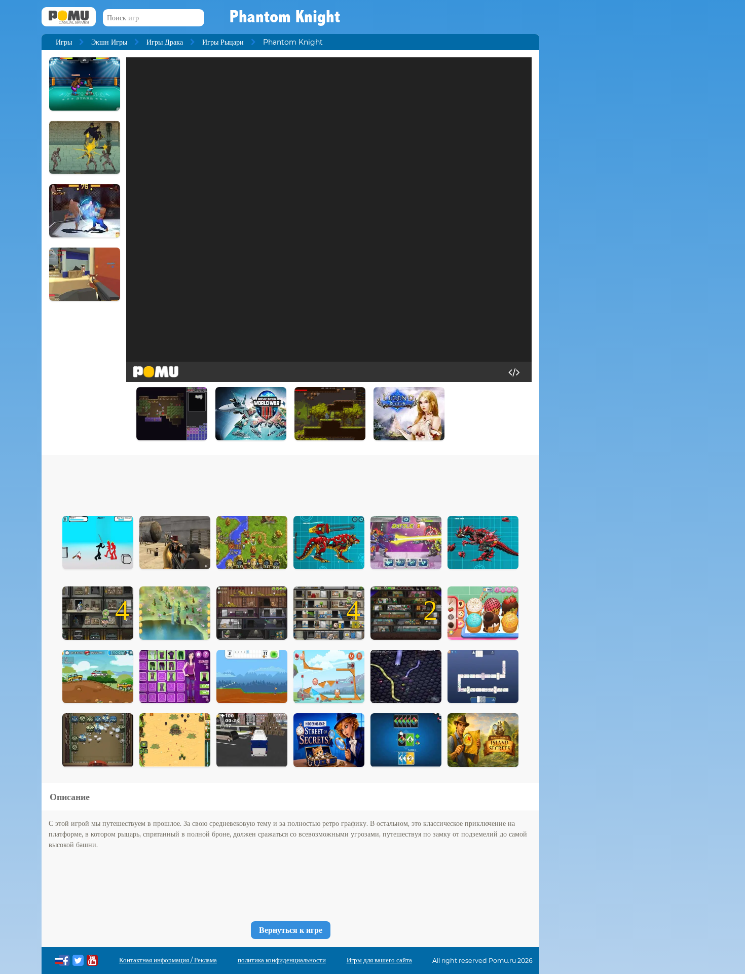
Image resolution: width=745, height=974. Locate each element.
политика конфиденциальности (282, 960)
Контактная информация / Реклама (168, 960)
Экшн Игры (109, 42)
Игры (64, 42)
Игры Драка (164, 42)
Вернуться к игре (290, 930)
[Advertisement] (290, 483)
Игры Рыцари (223, 42)
